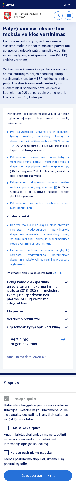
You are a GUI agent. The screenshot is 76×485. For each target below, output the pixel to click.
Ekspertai (15, 311)
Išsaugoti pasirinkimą (38, 475)
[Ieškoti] (58, 15)
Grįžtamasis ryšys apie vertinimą (33, 327)
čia (54, 272)
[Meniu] (69, 15)
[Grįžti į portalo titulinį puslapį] (9, 4)
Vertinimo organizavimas (24, 341)
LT (65, 4)
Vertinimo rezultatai (23, 319)
